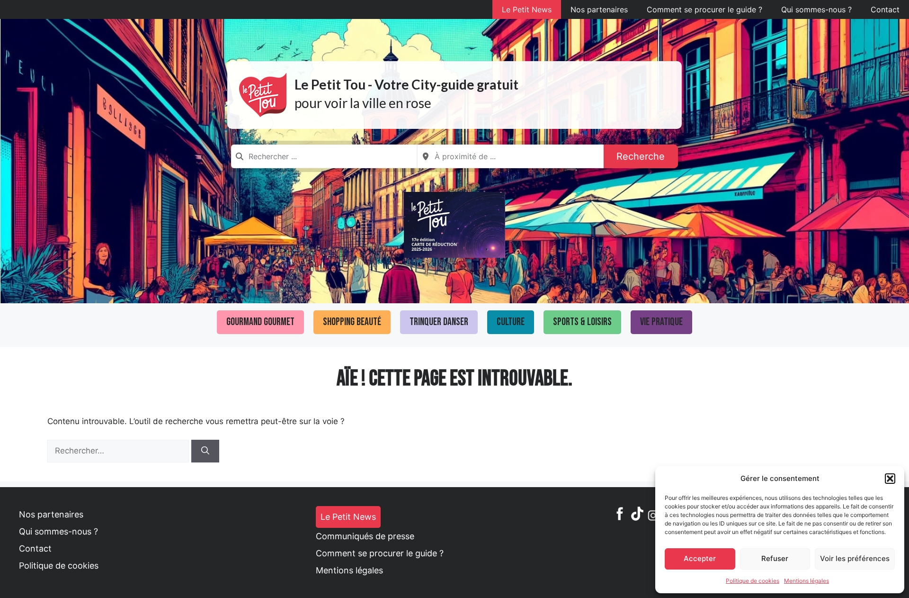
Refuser (774, 558)
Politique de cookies (752, 580)
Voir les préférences (855, 558)
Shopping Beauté (352, 322)
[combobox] (324, 156)
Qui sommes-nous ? (816, 9)
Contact (885, 9)
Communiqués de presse (365, 536)
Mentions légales (806, 580)
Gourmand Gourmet (260, 322)
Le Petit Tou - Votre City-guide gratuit (406, 84)
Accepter (700, 558)
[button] (890, 478)
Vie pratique (661, 322)
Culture (511, 322)
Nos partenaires (599, 9)
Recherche (640, 156)
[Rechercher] (205, 451)
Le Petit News (527, 9)
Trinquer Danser (439, 322)
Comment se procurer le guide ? (704, 9)
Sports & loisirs (582, 322)
